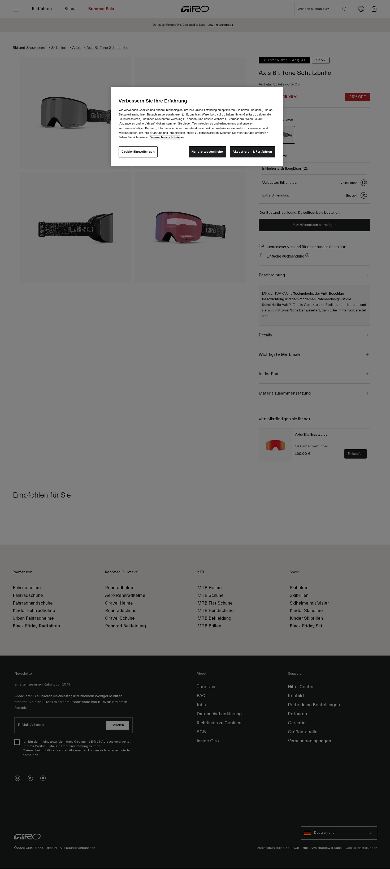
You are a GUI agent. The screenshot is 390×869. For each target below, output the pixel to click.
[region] (197, 126)
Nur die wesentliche (207, 151)
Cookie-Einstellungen (138, 151)
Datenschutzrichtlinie (165, 137)
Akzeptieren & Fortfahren (252, 151)
